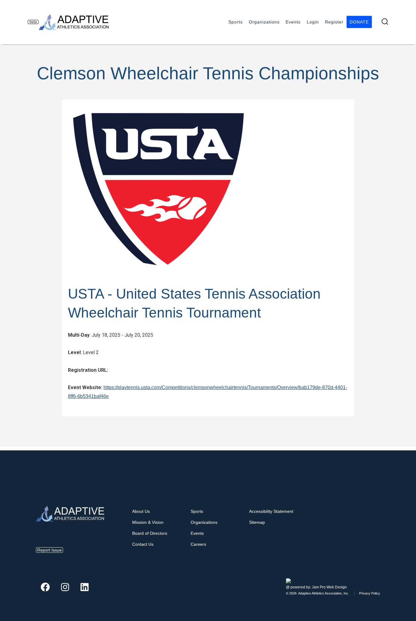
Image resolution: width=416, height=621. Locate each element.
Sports (235, 22)
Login (313, 22)
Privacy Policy (369, 593)
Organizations (264, 22)
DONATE (359, 22)
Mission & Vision (148, 522)
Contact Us (142, 544)
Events (293, 22)
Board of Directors (149, 533)
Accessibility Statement (271, 511)
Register (334, 22)
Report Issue (49, 550)
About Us (141, 511)
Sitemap (257, 522)
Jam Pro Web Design (329, 587)
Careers (198, 544)
